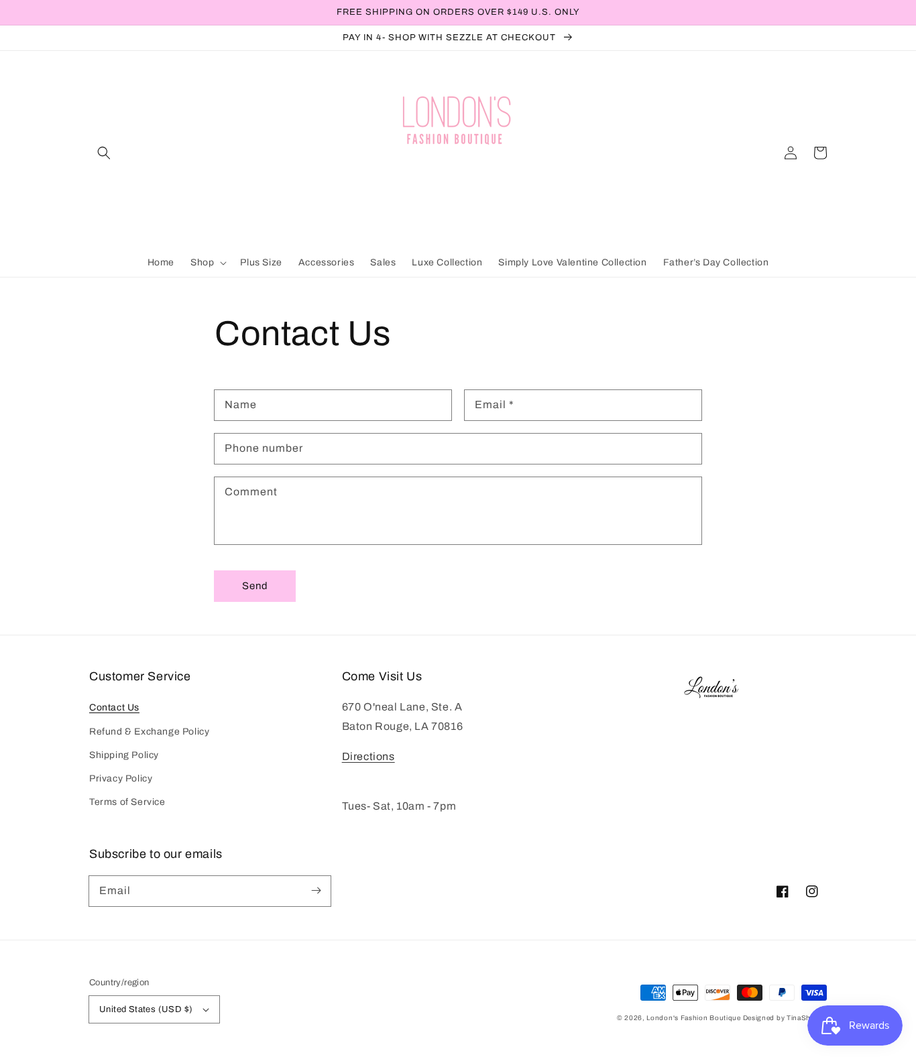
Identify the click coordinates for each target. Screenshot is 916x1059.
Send (255, 585)
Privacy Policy (120, 778)
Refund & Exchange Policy (149, 732)
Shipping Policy (124, 755)
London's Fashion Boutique (694, 1017)
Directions (368, 756)
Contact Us (114, 707)
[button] (104, 153)
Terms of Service (127, 802)
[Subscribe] (316, 891)
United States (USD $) (145, 1009)
